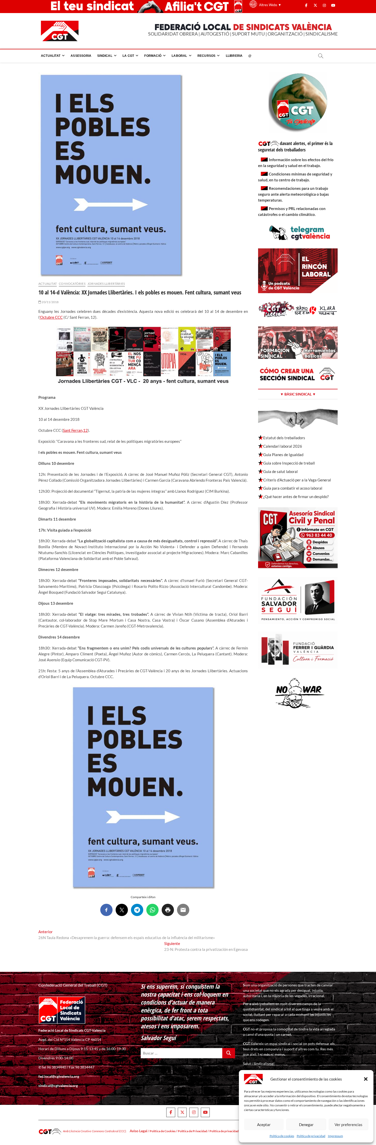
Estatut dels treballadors (284, 437)
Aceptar (264, 1124)
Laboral (179, 56)
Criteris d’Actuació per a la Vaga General (297, 480)
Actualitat (50, 56)
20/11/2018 (50, 302)
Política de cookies (282, 1136)
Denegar (306, 1124)
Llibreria (234, 56)
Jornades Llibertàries (106, 283)
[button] (365, 1079)
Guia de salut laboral (280, 471)
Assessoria (81, 56)
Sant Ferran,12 (75, 430)
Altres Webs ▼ (270, 5)
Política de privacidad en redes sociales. (235, 1131)
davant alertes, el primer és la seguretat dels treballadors (295, 146)
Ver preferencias (348, 1124)
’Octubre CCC (51, 317)
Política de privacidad (311, 1136)
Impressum (335, 1136)
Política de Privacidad (192, 1131)
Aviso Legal (138, 1131)
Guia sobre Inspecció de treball (289, 463)
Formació (152, 56)
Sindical (104, 56)
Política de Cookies (162, 1131)
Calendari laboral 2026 (282, 446)
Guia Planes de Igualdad (283, 454)
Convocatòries (72, 283)
